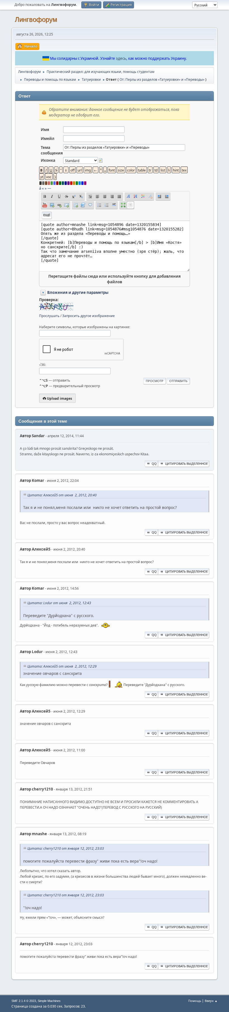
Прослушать (49, 315)
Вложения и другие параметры (77, 292)
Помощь (194, 1001)
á (40, 188)
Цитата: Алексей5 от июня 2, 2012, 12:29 (62, 666)
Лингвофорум (36, 19)
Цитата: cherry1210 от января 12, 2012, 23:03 (65, 848)
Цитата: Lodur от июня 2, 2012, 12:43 (59, 603)
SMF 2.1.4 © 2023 (23, 1001)
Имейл (47, 138)
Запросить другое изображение (88, 315)
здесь (121, 58)
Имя (45, 129)
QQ (154, 463)
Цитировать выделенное (186, 463)
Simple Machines (49, 1001)
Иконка (48, 160)
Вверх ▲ (211, 1001)
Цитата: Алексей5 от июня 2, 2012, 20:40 (62, 495)
